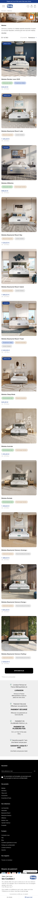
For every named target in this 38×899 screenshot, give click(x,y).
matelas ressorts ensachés (22, 28)
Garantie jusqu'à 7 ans (18, 747)
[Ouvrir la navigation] (3, 6)
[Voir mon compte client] (32, 6)
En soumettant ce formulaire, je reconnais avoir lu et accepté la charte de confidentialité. (17, 777)
